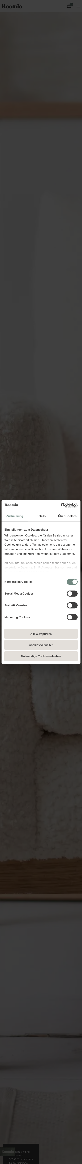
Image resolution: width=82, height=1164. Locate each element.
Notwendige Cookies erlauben (41, 656)
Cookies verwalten (41, 645)
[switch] (72, 593)
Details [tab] (41, 515)
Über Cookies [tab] (67, 515)
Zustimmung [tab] (14, 515)
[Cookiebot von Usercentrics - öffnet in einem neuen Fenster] (61, 505)
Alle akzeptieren (41, 633)
